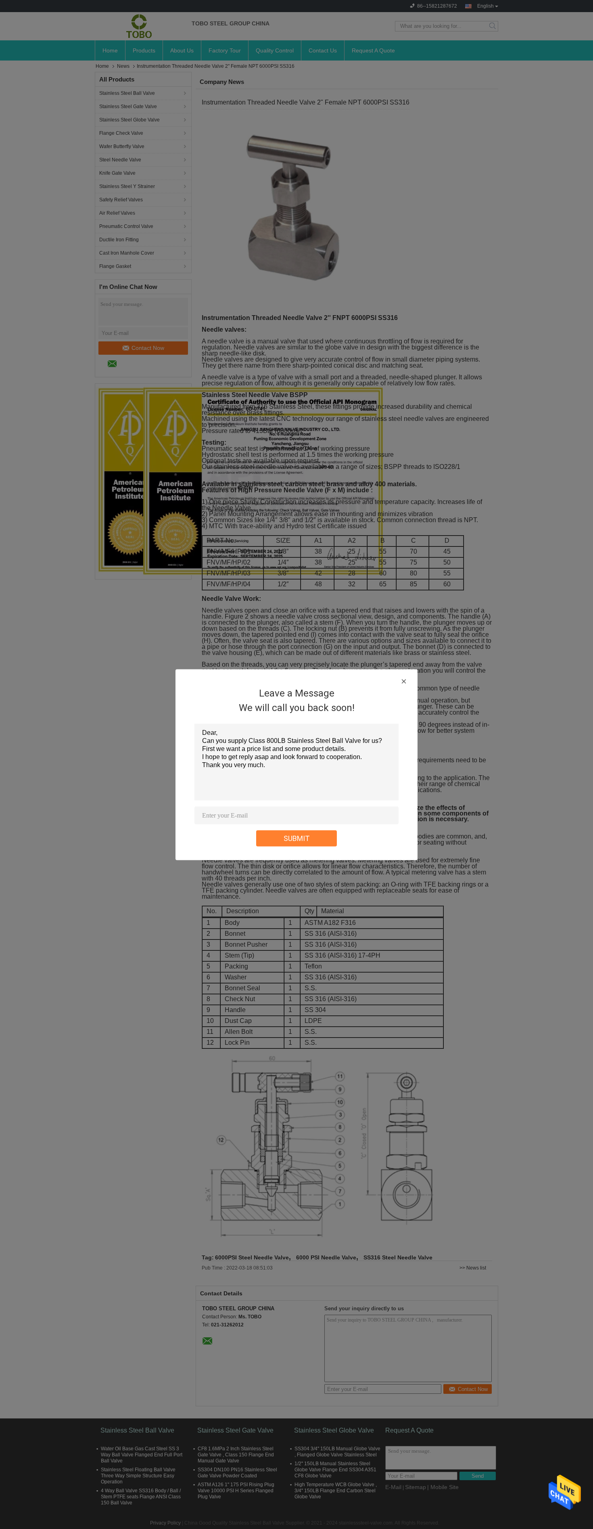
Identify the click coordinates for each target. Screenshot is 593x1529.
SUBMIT (297, 838)
